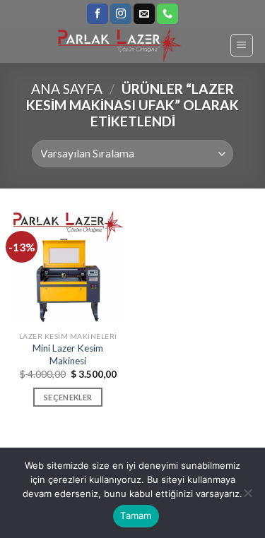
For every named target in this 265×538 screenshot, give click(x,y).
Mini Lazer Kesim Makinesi (68, 354)
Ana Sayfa (66, 88)
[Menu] (242, 45)
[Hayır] (247, 497)
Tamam (135, 515)
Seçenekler (68, 397)
